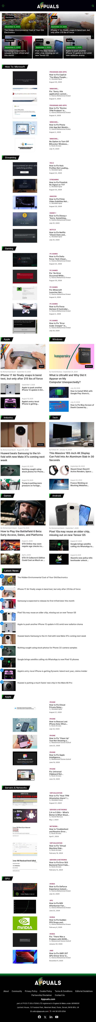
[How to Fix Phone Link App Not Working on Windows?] (25, 128)
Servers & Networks (16, 787)
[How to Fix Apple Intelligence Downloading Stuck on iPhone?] (25, 758)
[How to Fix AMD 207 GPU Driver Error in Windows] (25, 957)
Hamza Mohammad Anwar (60, 96)
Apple (54, 17)
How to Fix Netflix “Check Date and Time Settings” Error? (59, 234)
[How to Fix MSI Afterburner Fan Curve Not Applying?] (25, 906)
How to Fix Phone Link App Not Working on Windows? (59, 127)
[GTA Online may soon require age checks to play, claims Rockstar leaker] (10, 545)
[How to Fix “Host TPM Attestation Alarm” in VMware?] (25, 799)
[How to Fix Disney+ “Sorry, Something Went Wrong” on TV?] (25, 219)
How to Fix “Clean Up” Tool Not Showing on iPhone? (59, 740)
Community (17, 991)
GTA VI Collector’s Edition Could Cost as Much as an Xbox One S (34, 560)
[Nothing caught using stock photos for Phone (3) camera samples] (10, 470)
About (6, 991)
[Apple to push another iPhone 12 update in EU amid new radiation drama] (78, 47)
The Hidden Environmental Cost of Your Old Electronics (24, 31)
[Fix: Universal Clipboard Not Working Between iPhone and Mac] (25, 775)
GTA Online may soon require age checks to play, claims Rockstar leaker (32, 547)
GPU (7, 878)
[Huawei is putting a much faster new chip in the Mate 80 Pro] (9, 686)
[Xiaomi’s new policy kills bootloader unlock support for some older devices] (59, 559)
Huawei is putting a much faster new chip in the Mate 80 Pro (45, 683)
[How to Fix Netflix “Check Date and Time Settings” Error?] (25, 236)
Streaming (10, 157)
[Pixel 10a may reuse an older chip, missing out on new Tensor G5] (48, 47)
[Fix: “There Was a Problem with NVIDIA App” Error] (25, 940)
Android (39, 40)
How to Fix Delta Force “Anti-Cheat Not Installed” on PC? (58, 259)
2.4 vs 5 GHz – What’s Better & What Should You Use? (59, 814)
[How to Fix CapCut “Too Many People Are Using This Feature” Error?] (25, 78)
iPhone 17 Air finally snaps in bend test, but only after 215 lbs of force (70, 31)
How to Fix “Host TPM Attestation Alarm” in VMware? (59, 798)
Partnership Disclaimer (42, 995)
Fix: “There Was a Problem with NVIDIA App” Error (58, 939)
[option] (48, 36)
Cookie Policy (46, 991)
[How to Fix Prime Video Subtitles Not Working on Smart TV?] (25, 202)
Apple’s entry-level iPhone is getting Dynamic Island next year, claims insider (33, 405)
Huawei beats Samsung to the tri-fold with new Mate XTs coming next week (23, 457)
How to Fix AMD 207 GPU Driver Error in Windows (58, 955)
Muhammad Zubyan (9, 528)
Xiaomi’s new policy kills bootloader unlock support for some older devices (81, 561)
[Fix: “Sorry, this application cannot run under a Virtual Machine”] (25, 95)
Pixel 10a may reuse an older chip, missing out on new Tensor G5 (46, 53)
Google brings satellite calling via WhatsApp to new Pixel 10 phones (81, 546)
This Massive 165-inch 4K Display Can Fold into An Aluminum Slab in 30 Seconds (71, 457)
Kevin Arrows (55, 146)
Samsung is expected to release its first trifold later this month (16, 53)
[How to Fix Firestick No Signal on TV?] (25, 186)
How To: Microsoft (15, 66)
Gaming (9, 248)
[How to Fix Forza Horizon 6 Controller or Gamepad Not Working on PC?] (25, 310)
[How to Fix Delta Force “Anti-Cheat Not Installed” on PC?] (25, 260)
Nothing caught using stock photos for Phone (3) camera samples (32, 471)
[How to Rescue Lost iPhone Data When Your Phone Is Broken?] (25, 725)
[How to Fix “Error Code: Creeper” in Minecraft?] (25, 327)
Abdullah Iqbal (55, 79)
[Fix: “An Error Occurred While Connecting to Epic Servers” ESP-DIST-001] (25, 276)
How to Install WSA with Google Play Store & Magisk (81, 393)
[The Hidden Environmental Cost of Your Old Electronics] (25, 24)
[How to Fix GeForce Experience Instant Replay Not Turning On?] (25, 890)
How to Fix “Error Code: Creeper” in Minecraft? (57, 325)
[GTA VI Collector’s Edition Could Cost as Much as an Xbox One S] (10, 559)
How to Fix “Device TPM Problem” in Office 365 (57, 110)
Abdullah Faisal (56, 800)
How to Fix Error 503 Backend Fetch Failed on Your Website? (59, 865)
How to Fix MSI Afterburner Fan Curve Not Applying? (58, 905)
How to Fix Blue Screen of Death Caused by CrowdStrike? (82, 407)
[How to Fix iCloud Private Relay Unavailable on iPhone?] (25, 708)
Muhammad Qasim (8, 372)
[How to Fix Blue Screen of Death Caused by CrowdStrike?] (59, 406)
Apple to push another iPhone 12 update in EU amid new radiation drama (79, 53)
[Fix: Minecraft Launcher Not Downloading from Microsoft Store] (25, 293)
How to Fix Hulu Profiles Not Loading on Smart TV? (58, 168)
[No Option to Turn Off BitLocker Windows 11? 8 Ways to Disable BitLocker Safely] (25, 145)
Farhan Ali (53, 450)
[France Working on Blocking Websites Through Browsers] (59, 484)
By (50, 79)
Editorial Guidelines (84, 991)
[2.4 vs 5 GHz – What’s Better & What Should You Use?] (25, 816)
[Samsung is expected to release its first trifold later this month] (17, 47)
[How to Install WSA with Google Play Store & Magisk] (59, 392)
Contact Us (60, 995)
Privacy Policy (31, 991)
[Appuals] (48, 6)
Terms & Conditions (63, 991)
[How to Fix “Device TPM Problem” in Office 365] (25, 111)
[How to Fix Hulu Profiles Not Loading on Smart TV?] (25, 169)
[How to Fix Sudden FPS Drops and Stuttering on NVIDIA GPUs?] (25, 923)
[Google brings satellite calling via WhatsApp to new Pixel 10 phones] (59, 545)
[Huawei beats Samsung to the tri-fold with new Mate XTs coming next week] (9, 639)
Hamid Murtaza (55, 372)
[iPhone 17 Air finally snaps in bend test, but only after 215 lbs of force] (71, 24)
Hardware (10, 17)
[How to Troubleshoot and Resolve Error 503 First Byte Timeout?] (25, 832)
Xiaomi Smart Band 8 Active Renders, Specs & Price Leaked (81, 471)
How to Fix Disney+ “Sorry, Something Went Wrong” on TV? (58, 218)
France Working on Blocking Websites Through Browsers (79, 485)
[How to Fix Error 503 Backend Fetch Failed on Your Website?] (25, 866)
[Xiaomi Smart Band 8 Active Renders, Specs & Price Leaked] (59, 470)
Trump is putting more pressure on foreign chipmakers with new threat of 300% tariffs (32, 487)
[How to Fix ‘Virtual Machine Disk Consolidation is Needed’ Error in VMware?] (25, 849)
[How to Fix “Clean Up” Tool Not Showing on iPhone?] (25, 742)
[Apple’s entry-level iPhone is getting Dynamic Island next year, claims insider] (10, 402)
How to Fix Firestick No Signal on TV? (58, 183)
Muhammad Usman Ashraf (60, 742)
